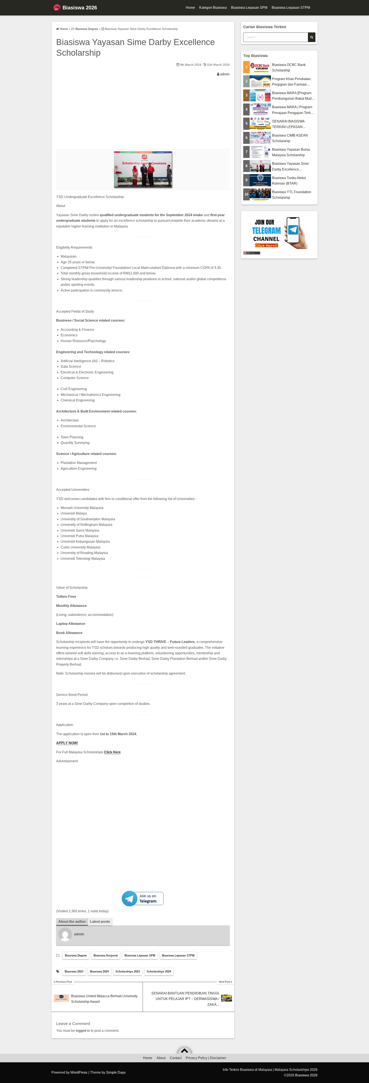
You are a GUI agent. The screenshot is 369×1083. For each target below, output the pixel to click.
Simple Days (116, 1072)
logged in (83, 1030)
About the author (72, 921)
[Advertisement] (143, 117)
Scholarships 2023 (128, 971)
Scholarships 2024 (159, 971)
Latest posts (100, 921)
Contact (176, 1058)
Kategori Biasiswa (213, 7)
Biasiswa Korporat (106, 955)
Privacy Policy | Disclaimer (206, 1058)
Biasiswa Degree (76, 955)
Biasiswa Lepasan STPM (291, 7)
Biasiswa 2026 (80, 7)
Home (190, 7)
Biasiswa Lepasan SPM (249, 7)
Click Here (112, 752)
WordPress (78, 1072)
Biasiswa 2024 (99, 971)
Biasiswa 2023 (74, 971)
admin (225, 74)
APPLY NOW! (67, 743)
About (161, 1058)
